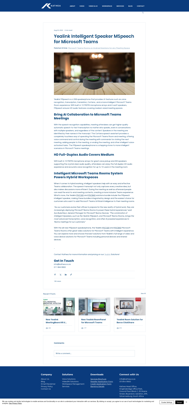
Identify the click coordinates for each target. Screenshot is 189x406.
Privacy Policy (47, 386)
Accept (179, 402)
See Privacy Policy (15, 403)
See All (143, 293)
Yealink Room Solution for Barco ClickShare (130, 321)
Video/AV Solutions (70, 382)
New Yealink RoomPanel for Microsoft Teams (93, 321)
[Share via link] (71, 275)
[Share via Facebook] (55, 275)
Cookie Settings (166, 402)
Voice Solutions (68, 379)
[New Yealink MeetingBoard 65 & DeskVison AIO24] (59, 306)
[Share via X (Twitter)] (60, 275)
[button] (143, 12)
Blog (43, 382)
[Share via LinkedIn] (66, 275)
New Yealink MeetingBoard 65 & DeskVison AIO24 (55, 321)
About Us (45, 379)
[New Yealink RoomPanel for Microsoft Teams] (94, 306)
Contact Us (46, 389)
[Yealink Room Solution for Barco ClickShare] (130, 306)
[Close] (186, 402)
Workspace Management (73, 384)
